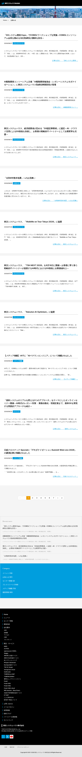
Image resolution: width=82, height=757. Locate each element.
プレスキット (8, 639)
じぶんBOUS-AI (9, 697)
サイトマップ (8, 720)
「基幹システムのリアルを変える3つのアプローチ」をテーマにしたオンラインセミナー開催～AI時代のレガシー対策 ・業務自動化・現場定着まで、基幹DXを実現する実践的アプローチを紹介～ (41, 403)
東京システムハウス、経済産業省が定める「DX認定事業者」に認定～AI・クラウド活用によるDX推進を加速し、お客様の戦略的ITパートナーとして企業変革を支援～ (40, 131)
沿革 (5, 630)
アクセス (6, 635)
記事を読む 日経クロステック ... (65, 476)
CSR (5, 637)
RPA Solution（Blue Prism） (12, 690)
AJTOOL (6, 648)
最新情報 (6, 592)
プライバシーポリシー (23, 747)
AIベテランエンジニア (10, 660)
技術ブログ (7, 713)
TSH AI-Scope (8, 667)
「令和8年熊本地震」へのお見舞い (19, 178)
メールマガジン (9, 707)
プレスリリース (19, 43)
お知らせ (16, 183)
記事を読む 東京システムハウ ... (65, 157)
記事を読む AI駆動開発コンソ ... (65, 107)
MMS (5, 646)
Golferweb (7, 672)
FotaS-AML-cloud (9, 688)
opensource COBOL (10, 651)
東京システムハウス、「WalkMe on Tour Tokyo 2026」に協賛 (33, 222)
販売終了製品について (10, 700)
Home (6, 614)
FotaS (6, 681)
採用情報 (7, 710)
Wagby (6, 653)
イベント (16, 411)
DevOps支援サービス (10, 665)
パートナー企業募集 (10, 717)
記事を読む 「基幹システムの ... (65, 429)
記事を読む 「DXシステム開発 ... (65, 61)
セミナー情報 (7, 581)
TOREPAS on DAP (9, 674)
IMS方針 (12, 747)
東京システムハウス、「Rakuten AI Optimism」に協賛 (29, 312)
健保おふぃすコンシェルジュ (12, 679)
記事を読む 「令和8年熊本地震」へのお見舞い (60, 201)
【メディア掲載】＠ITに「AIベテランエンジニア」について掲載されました (38, 355)
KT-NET (6, 695)
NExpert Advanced (10, 662)
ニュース (7, 618)
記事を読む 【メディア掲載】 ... (65, 379)
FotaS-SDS (7, 683)
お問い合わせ (8, 704)
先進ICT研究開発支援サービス (13, 693)
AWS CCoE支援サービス (11, 658)
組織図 (6, 632)
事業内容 (7, 624)
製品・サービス (9, 643)
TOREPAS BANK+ (9, 676)
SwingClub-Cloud (9, 669)
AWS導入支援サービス (10, 655)
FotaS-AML (7, 686)
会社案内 (7, 627)
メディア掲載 (18, 361)
